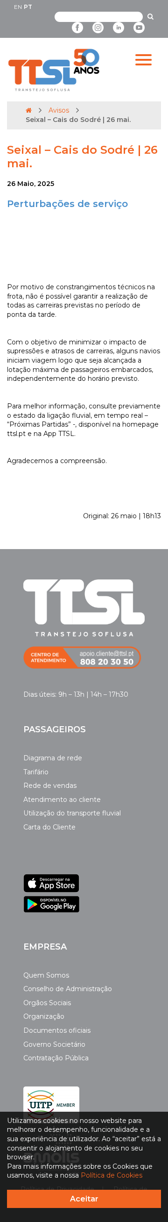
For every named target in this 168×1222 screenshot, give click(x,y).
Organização (43, 1016)
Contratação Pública (56, 1058)
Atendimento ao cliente (62, 799)
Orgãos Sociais (47, 1003)
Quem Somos (46, 975)
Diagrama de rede (52, 758)
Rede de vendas (50, 785)
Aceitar (84, 1198)
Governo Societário (54, 1044)
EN (18, 6)
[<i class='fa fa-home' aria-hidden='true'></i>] (29, 110)
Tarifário (36, 772)
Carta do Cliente (49, 827)
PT (28, 6)
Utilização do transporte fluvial (72, 813)
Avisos (59, 110)
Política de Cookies (111, 1175)
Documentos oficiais (57, 1030)
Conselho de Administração (67, 989)
